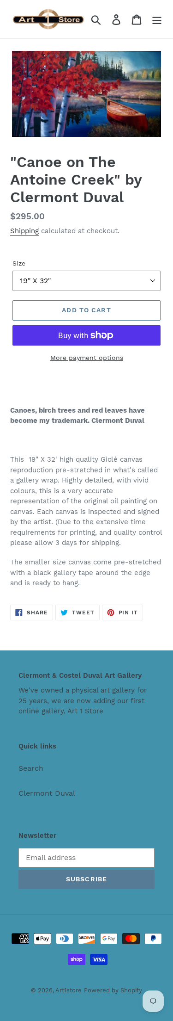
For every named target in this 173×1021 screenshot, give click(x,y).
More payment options (86, 357)
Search (30, 768)
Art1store (68, 990)
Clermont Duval (46, 793)
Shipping (24, 231)
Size (18, 263)
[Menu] (157, 19)
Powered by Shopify (113, 990)
